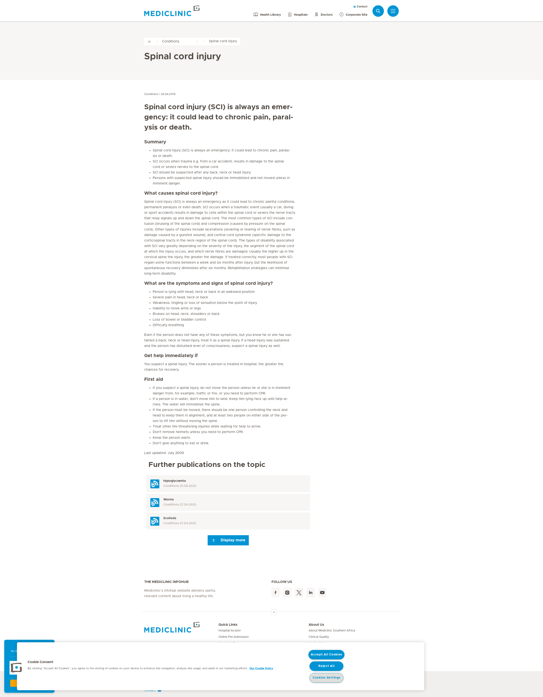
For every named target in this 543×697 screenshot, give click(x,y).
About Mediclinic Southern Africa (332, 630)
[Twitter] (299, 592)
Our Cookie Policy (261, 668)
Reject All (326, 666)
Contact (361, 6)
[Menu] (393, 11)
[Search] (378, 11)
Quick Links (227, 624)
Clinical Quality (319, 637)
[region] (220, 666)
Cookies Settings (326, 677)
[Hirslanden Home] (181, 627)
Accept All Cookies (326, 654)
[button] (16, 668)
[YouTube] (322, 592)
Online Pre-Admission (233, 637)
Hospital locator (229, 630)
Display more (232, 540)
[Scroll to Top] (274, 612)
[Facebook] (276, 592)
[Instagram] (287, 592)
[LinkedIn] (310, 592)
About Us (316, 624)
